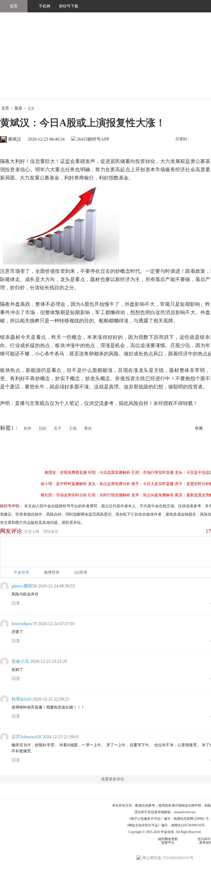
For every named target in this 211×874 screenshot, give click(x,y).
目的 (42, 428)
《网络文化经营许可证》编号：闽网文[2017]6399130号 (165, 825)
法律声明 (194, 805)
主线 (73, 428)
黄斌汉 (14, 139)
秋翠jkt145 (21, 699)
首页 (14, 6)
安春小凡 (20, 661)
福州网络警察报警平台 (168, 841)
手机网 (44, 6)
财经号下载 (68, 6)
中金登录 (21, 572)
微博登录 (51, 572)
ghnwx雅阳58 (24, 586)
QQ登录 (80, 572)
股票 (18, 108)
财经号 (15, 60)
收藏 (199, 428)
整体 (88, 428)
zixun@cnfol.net (184, 812)
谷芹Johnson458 (26, 736)
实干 (58, 428)
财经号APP (98, 139)
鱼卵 (27, 428)
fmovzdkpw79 (24, 623)
